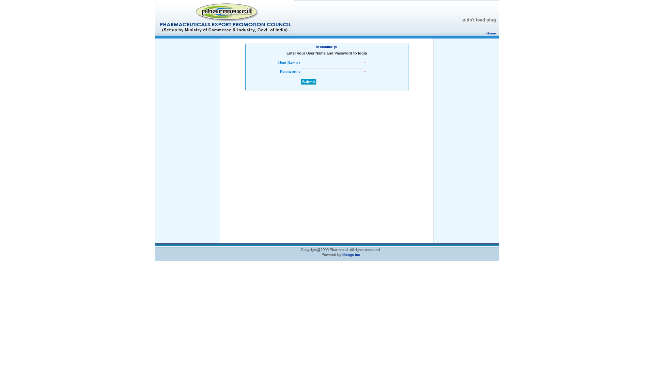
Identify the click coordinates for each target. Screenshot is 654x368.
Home (491, 33)
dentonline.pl (326, 47)
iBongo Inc (351, 255)
